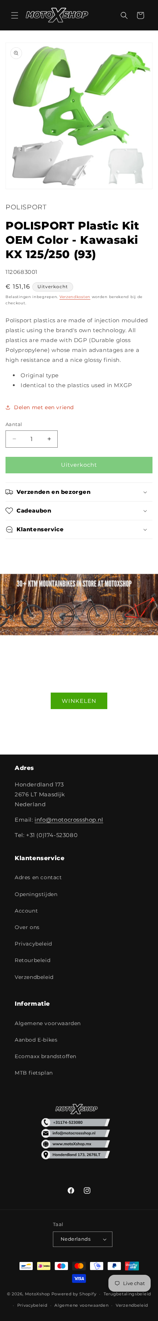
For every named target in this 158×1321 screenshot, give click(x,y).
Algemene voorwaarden (48, 1023)
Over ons (27, 927)
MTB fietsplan (34, 1072)
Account (26, 910)
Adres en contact (38, 877)
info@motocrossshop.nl (69, 819)
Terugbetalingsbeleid (127, 1293)
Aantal (14, 424)
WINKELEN (79, 700)
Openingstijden (36, 894)
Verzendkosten (75, 296)
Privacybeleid (33, 943)
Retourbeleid (32, 960)
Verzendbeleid (34, 977)
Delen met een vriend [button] (44, 407)
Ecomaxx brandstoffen (45, 1056)
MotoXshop (37, 1293)
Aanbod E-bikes (36, 1039)
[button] (15, 15)
